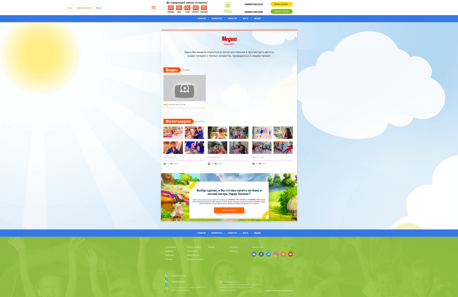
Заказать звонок (281, 11)
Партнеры (169, 255)
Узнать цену (192, 251)
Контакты (234, 247)
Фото (245, 18)
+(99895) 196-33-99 (236, 200)
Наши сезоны (193, 255)
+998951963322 (253, 4)
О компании (170, 247)
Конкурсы (217, 18)
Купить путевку (281, 4)
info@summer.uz (232, 282)
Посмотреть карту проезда (180, 290)
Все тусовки (199, 121)
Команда (169, 251)
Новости (232, 18)
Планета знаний (169, 157)
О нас (70, 8)
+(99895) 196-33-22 (256, 200)
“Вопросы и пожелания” (227, 290)
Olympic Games (214, 157)
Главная (201, 18)
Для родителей (84, 8)
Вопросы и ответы (195, 259)
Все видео (186, 70)
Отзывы (169, 259)
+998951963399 (253, 12)
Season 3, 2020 (258, 157)
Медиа (99, 8)
